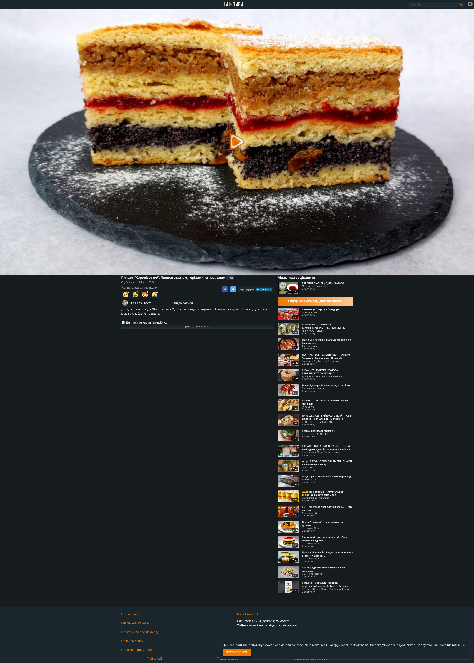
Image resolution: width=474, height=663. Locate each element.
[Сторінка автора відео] (125, 303)
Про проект (129, 614)
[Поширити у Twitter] (233, 289)
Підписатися (183, 303)
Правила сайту (132, 641)
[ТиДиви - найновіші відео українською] (233, 5)
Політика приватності (137, 650)
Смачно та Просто (140, 303)
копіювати (264, 289)
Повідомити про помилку (140, 632)
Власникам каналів (135, 623)
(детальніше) (456, 645)
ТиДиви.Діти (156, 658)
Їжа (230, 278)
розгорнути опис (197, 326)
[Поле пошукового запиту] (462, 4)
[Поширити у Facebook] (225, 289)
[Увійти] (470, 4)
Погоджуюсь (237, 652)
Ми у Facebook (248, 614)
